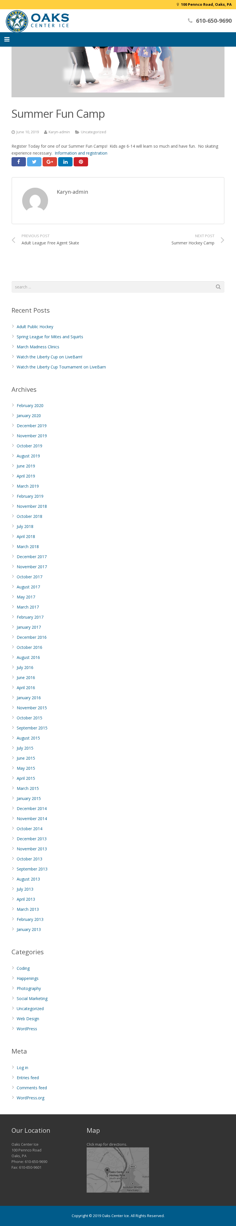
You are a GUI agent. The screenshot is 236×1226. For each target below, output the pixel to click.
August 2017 (28, 587)
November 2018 (32, 506)
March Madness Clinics (38, 346)
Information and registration (81, 153)
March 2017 (28, 607)
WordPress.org (30, 1097)
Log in (22, 1067)
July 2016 (25, 667)
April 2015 (26, 778)
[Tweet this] (34, 161)
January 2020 (29, 415)
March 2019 (28, 486)
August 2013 (28, 879)
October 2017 (29, 576)
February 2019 (30, 496)
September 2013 (32, 869)
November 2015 (32, 707)
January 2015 (29, 798)
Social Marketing (32, 998)
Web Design (28, 1018)
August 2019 (28, 456)
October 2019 (29, 445)
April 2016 (26, 687)
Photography (29, 988)
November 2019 (32, 435)
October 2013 (29, 859)
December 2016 (32, 637)
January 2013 (29, 929)
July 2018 (25, 526)
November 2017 (32, 566)
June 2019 (26, 466)
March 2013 (28, 909)
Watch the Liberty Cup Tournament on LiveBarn (61, 367)
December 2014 (32, 808)
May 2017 (26, 597)
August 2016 (28, 657)
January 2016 (29, 697)
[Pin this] (81, 161)
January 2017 (29, 627)
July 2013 (25, 889)
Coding (23, 968)
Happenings (28, 978)
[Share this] (19, 161)
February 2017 (30, 617)
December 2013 (32, 838)
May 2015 (26, 768)
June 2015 (26, 758)
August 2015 (28, 738)
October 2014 (29, 828)
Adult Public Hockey (35, 326)
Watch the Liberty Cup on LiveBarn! (49, 357)
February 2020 (30, 405)
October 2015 (29, 718)
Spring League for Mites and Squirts (50, 336)
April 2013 (26, 899)
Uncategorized (93, 132)
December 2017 (32, 556)
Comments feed (32, 1087)
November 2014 (32, 818)
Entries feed (28, 1077)
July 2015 (25, 748)
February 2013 (30, 919)
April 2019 (26, 476)
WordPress (27, 1028)
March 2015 (28, 788)
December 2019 (32, 425)
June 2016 (26, 677)
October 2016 (29, 647)
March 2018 (28, 546)
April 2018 (26, 536)
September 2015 (32, 728)
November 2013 (32, 848)
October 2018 (29, 516)
